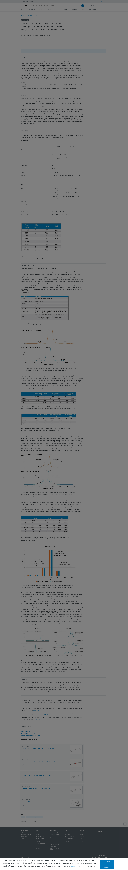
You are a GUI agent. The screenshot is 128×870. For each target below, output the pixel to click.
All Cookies (106, 862)
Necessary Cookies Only (107, 866)
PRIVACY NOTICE (75, 866)
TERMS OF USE (84, 866)
